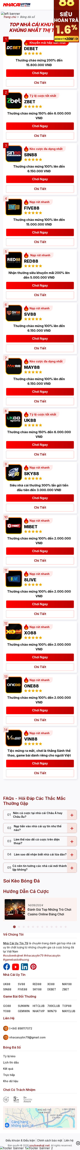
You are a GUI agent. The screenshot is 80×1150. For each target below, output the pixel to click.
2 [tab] (19, 927)
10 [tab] (56, 927)
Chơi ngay (40, 73)
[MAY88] (12, 365)
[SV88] (12, 312)
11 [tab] (61, 927)
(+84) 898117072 (20, 1028)
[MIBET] (12, 524)
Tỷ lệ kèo (9, 1056)
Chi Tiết (40, 348)
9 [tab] (52, 927)
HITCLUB (38, 1005)
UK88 (6, 984)
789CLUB (53, 1005)
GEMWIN (24, 1011)
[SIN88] (12, 152)
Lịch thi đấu (11, 1062)
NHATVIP (39, 1011)
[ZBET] (12, 99)
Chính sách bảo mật (49, 1140)
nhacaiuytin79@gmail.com (27, 1037)
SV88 (21, 984)
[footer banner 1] (13, 1148)
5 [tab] (33, 927)
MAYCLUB (68, 1011)
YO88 (6, 1011)
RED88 (37, 984)
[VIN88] (12, 736)
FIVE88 (22, 989)
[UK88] (12, 418)
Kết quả (8, 1068)
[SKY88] (12, 471)
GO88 (7, 1005)
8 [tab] (47, 927)
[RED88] (12, 258)
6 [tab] (38, 927)
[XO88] (12, 630)
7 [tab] (42, 927)
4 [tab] (28, 927)
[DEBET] (12, 46)
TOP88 (66, 1005)
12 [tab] (66, 927)
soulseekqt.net (39, 1145)
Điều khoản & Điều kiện (20, 1140)
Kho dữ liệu (10, 1081)
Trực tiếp (9, 1075)
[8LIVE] (12, 577)
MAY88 (67, 984)
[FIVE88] (12, 205)
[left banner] (10, 14)
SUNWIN (23, 1005)
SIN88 (7, 989)
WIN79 (52, 1011)
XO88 (51, 984)
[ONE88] (12, 683)
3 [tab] (24, 927)
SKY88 (37, 989)
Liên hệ (68, 1140)
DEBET (51, 989)
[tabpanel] (40, 909)
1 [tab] (14, 927)
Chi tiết (40, 83)
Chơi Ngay (40, 763)
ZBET (65, 989)
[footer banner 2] (39, 1148)
